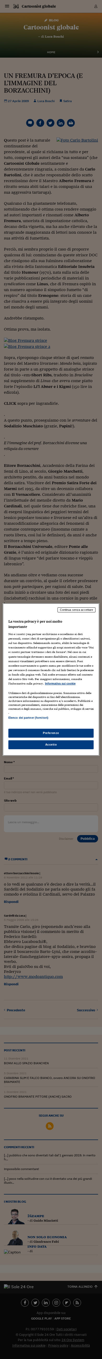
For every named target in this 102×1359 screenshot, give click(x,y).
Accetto (51, 744)
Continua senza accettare (76, 609)
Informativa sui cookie (60, 683)
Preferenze (51, 733)
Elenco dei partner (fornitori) (28, 717)
